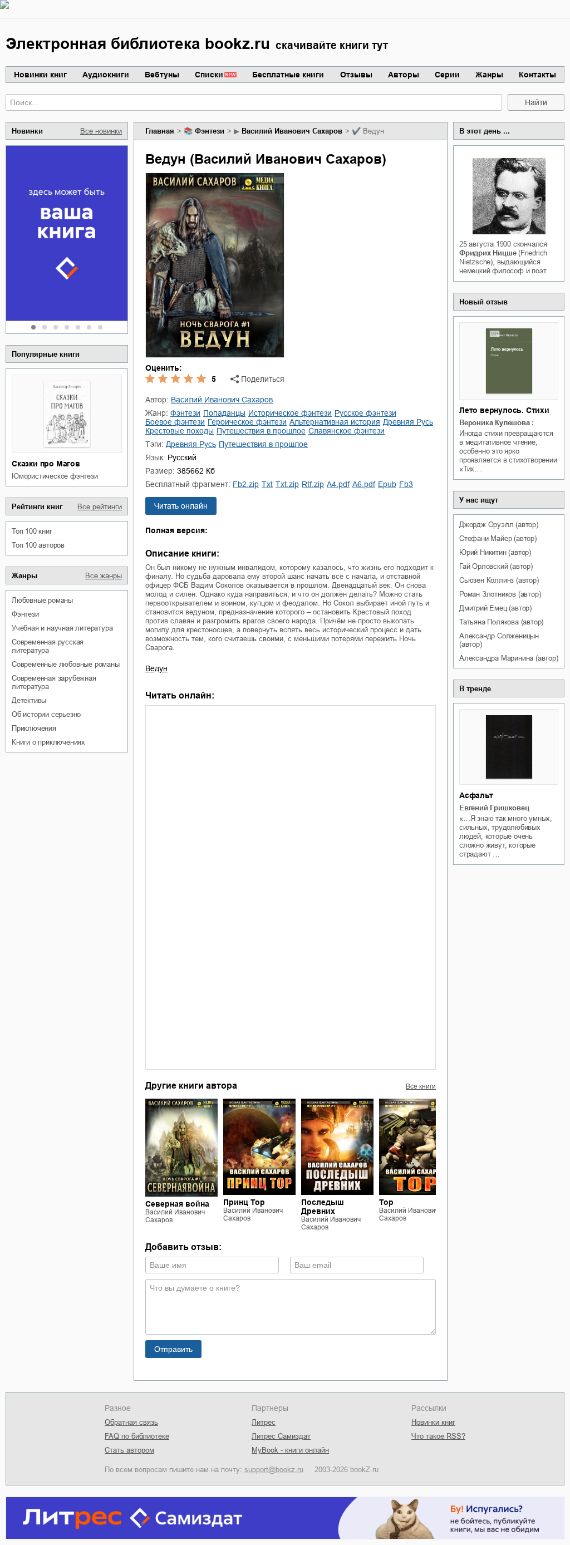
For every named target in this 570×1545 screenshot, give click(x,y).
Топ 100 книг (32, 531)
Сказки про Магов (46, 463)
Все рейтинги (99, 507)
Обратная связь (131, 1422)
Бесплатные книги (288, 74)
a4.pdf (338, 484)
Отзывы (356, 74)
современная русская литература (47, 646)
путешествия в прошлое (261, 430)
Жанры (489, 74)
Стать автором (129, 1450)
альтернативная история (334, 421)
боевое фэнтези (175, 421)
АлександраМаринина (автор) (508, 658)
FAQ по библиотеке (137, 1436)
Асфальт (476, 795)
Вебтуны (162, 74)
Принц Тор (244, 1202)
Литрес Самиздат (281, 1436)
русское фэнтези (365, 413)
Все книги (421, 1086)
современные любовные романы (66, 664)
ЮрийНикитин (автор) (495, 552)
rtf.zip (313, 484)
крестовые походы (179, 430)
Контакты (537, 74)
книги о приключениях (48, 742)
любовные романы (42, 600)
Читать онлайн (181, 505)
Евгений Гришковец (494, 808)
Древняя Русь (408, 421)
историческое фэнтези (290, 413)
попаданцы (224, 413)
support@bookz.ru (273, 1469)
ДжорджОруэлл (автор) (498, 524)
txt (267, 484)
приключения (34, 728)
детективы (29, 700)
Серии (447, 74)
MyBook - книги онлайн (290, 1450)
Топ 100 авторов (38, 545)
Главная (159, 131)
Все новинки (101, 131)
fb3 (406, 484)
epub (387, 484)
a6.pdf (363, 484)
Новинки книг (40, 74)
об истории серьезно (46, 714)
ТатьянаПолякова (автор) (501, 622)
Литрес (264, 1422)
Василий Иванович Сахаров (292, 131)
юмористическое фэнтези (55, 476)
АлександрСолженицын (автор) (499, 640)
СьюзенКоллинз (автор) (499, 580)
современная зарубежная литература (54, 682)
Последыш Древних (322, 1207)
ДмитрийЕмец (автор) (495, 608)
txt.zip (287, 484)
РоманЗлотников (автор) (499, 594)
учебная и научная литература (62, 628)
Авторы (403, 74)
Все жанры (103, 576)
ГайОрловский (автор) (496, 566)
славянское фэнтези (346, 430)
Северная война (177, 1203)
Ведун (156, 668)
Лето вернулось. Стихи (504, 410)
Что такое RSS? (438, 1436)
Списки (209, 74)
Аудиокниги (105, 74)
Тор (386, 1202)
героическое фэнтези (247, 421)
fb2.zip (246, 484)
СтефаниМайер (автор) (498, 538)
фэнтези (25, 614)
